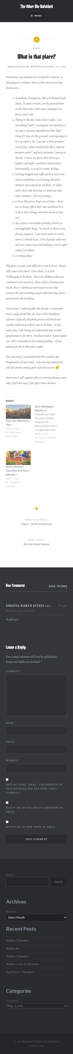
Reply (64, 606)
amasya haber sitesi (25, 606)
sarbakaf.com (36, 1046)
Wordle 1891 (13, 948)
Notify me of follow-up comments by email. (34, 809)
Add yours (58, 586)
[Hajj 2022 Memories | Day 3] (18, 412)
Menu (38, 15)
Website (12, 760)
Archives (11, 911)
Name (11, 722)
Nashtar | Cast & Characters (22, 964)
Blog (36, 48)
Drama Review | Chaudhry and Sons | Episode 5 (18, 470)
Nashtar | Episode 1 (17, 956)
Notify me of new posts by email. (31, 827)
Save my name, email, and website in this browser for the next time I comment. (34, 788)
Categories (12, 1001)
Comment (14, 671)
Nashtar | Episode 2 (17, 940)
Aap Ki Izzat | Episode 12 (20, 972)
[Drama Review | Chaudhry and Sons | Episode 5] (18, 458)
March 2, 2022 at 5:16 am (20, 611)
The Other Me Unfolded (36, 6)
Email (11, 741)
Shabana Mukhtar (30, 66)
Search (10, 875)
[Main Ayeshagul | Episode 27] (49, 426)
